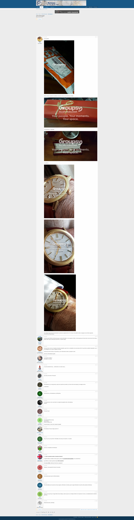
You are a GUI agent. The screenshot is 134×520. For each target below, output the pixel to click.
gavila (40, 451)
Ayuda (93, 517)
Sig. (39, 19)
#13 (96, 436)
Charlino (40, 352)
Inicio (38, 7)
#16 (96, 465)
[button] (49, 7)
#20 (96, 500)
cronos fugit (39, 442)
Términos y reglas (81, 517)
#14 (96, 445)
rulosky (39, 423)
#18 (96, 483)
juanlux (39, 414)
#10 (96, 409)
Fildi (37, 17)
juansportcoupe (40, 433)
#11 (96, 418)
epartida (40, 479)
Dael (40, 497)
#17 (96, 474)
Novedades (46, 7)
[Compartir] (95, 37)
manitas (39, 488)
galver (40, 405)
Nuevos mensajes (39, 8)
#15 (96, 454)
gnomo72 (40, 370)
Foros (41, 7)
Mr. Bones (40, 361)
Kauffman (40, 397)
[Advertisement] (67, 28)
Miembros (52, 7)
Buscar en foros (44, 8)
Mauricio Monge (40, 342)
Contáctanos (75, 517)
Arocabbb (40, 470)
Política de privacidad (87, 517)
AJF (39, 506)
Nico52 (39, 379)
